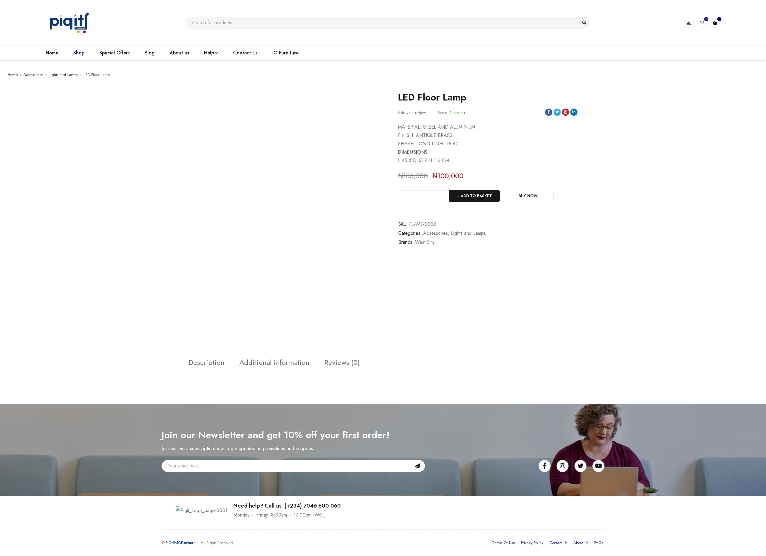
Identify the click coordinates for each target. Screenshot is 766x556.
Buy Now (528, 196)
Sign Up (417, 466)
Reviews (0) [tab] (342, 362)
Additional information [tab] (274, 362)
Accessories (33, 74)
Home (12, 74)
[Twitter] (580, 466)
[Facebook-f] (545, 466)
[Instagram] (563, 466)
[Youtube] (598, 466)
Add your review (412, 112)
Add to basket (476, 196)
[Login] (689, 23)
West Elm (424, 242)
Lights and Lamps (63, 74)
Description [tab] (206, 362)
